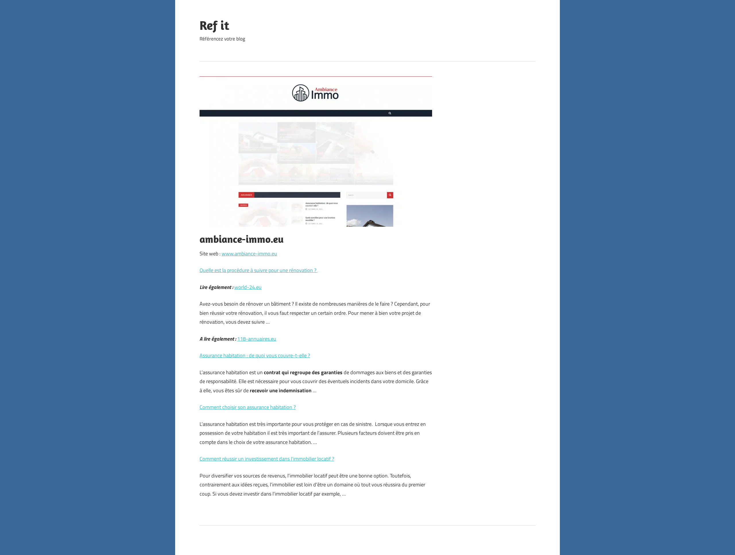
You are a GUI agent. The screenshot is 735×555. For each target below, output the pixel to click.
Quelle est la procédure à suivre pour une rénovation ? (259, 270)
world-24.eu (248, 287)
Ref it (214, 25)
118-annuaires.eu (256, 339)
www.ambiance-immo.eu (249, 253)
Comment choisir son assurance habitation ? (248, 407)
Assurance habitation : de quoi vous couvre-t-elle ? (255, 355)
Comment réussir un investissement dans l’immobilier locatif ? (267, 459)
